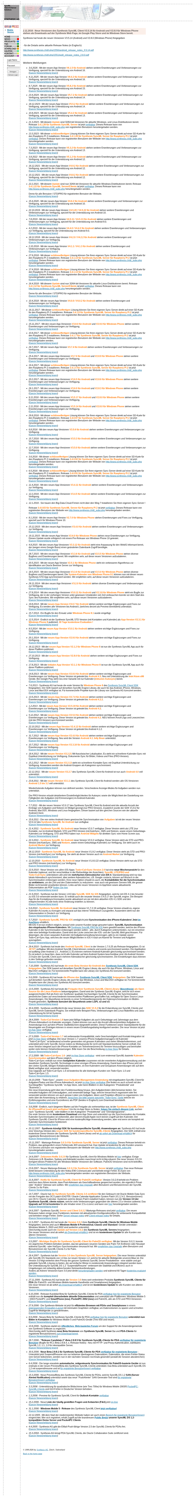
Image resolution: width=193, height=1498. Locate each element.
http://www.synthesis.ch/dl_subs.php (47, 127)
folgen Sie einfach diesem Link (117, 1109)
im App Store (35, 1030)
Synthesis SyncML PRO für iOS (87, 927)
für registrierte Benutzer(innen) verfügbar (80, 1368)
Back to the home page (32, 1454)
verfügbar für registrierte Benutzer (119, 1352)
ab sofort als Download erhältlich (115, 1133)
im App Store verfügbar (82, 1055)
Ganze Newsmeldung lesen (43, 73)
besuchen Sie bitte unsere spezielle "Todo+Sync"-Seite (96, 1097)
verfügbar (90, 124)
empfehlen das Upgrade (81, 1185)
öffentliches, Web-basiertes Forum (79, 1326)
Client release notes (99, 1215)
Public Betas (101, 1417)
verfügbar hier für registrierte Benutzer (122, 1294)
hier (119, 1156)
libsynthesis (126, 989)
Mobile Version (10, 31)
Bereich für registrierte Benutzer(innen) (125, 1415)
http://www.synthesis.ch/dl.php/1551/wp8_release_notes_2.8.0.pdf (56, 55)
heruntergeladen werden (90, 1271)
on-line (114, 1402)
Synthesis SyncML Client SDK (123, 685)
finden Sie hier (60, 887)
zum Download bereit (67, 1334)
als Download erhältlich (76, 1232)
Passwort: (11, 66)
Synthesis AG (42, 1450)
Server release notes (73, 1215)
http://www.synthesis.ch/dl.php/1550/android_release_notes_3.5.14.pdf (58, 50)
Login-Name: (12, 60)
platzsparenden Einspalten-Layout (46, 1308)
